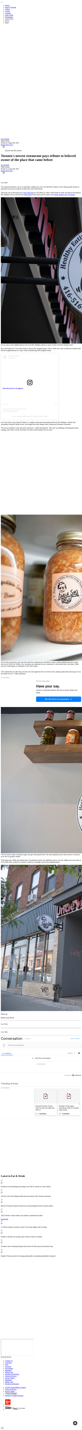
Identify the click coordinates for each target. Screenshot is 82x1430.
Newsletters (9, 1368)
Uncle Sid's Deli (28, 193)
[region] (41, 1056)
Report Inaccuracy (7, 145)
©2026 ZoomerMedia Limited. (15, 1387)
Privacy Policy (10, 1378)
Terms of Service (11, 1376)
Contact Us (9, 1361)
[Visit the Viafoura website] (76, 1075)
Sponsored (4, 1219)
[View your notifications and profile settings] (79, 1053)
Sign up (77, 1038)
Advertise (8, 1363)
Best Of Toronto (10, 7)
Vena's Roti (28, 195)
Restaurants (9, 17)
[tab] (7, 1053)
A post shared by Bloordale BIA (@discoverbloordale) (30, 416)
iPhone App (9, 1372)
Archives (8, 1366)
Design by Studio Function (14, 1395)
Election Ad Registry (12, 1374)
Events (7, 11)
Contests (8, 13)
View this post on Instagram (13, 388)
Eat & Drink (5, 139)
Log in (72, 1038)
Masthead (8, 1370)
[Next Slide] (79, 1103)
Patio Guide (9, 15)
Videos (7, 9)
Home (7, 5)
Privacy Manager (11, 1393)
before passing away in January (64, 195)
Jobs (6, 1365)
